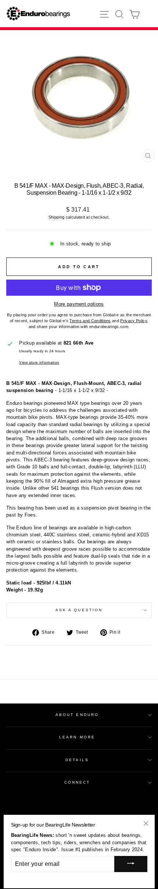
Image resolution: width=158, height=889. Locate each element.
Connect (77, 782)
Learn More (77, 737)
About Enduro (77, 715)
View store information (39, 362)
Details (77, 760)
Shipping (57, 217)
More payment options (79, 304)
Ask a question (79, 610)
